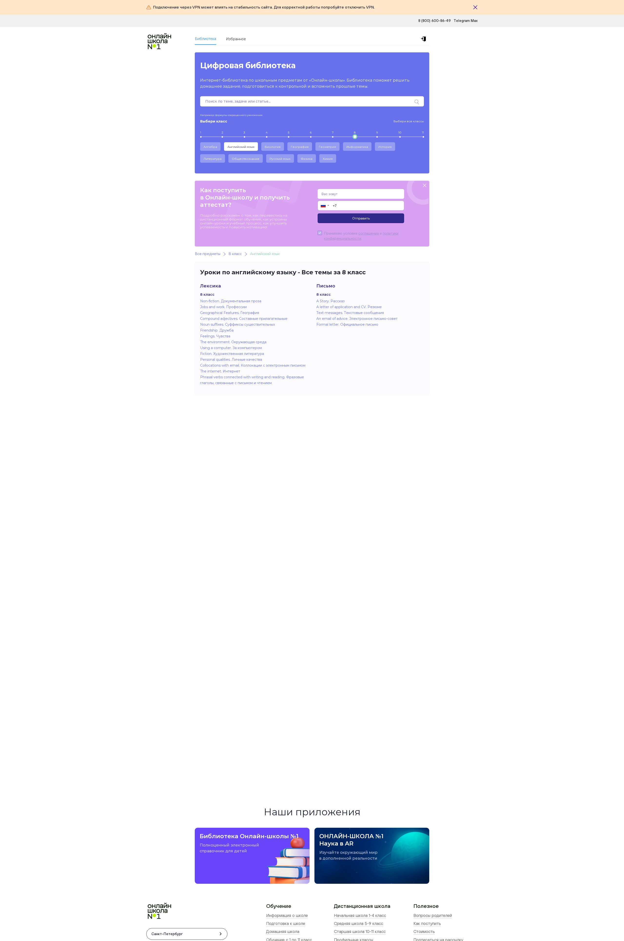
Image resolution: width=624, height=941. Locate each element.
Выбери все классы (408, 121)
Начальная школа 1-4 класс (360, 915)
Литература (213, 159)
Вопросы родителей (432, 915)
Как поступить (427, 923)
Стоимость (424, 931)
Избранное (236, 39)
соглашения (368, 233)
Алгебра (210, 147)
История (385, 147)
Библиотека (205, 39)
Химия (328, 159)
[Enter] (424, 39)
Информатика (357, 147)
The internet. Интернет (220, 371)
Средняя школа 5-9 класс (358, 923)
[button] (324, 205)
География (300, 147)
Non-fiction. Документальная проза (230, 301)
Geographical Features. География (229, 313)
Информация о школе (287, 915)
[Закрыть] (475, 7)
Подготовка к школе (285, 923)
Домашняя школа (282, 931)
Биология (273, 147)
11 (423, 132)
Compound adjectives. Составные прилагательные (243, 318)
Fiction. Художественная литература (232, 354)
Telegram (462, 21)
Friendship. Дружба (217, 330)
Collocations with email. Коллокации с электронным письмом (252, 365)
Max (474, 21)
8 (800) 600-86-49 (434, 21)
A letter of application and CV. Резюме (349, 307)
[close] (424, 186)
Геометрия (327, 147)
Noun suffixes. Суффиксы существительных (237, 324)
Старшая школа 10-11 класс (360, 931)
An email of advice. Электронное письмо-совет (357, 318)
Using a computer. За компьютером (231, 348)
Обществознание (245, 159)
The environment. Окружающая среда (233, 342)
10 (399, 132)
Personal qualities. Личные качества (231, 359)
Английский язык (240, 147)
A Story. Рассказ (330, 301)
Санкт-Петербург (167, 934)
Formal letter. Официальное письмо (347, 324)
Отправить (361, 218)
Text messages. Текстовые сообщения (350, 313)
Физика (306, 159)
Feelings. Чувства (215, 336)
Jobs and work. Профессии (223, 307)
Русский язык (280, 159)
